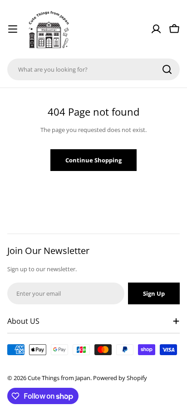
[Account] (156, 29)
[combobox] (93, 69)
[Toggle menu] (12, 29)
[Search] (167, 69)
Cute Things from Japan (59, 378)
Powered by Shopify (120, 378)
